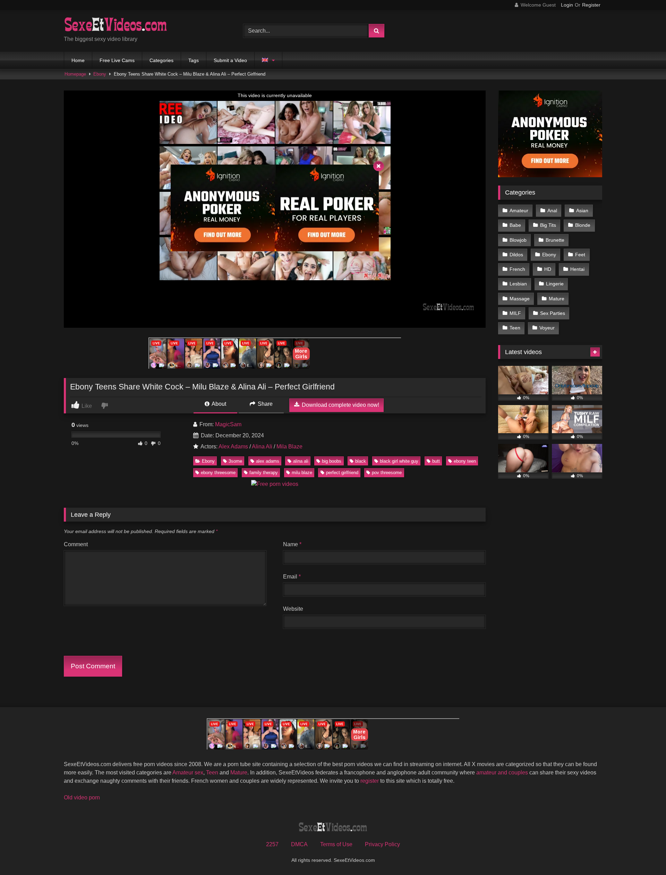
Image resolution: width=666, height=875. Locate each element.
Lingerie (555, 283)
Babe (515, 225)
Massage (520, 298)
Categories (161, 60)
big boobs (331, 461)
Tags (193, 60)
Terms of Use (336, 844)
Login (567, 5)
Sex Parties (552, 313)
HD (547, 269)
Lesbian (518, 283)
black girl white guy (399, 461)
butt (436, 461)
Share (264, 404)
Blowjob (518, 240)
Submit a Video (230, 60)
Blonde (582, 225)
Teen (515, 328)
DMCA (299, 844)
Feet (580, 254)
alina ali (300, 461)
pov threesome (387, 472)
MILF (515, 313)
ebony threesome (218, 472)
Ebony (99, 74)
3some (235, 461)
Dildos (516, 254)
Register (591, 5)
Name (292, 544)
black (360, 461)
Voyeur (547, 328)
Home (78, 60)
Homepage (75, 74)
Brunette (555, 240)
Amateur (519, 210)
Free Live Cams (117, 60)
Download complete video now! (339, 405)
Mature (556, 298)
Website (293, 609)
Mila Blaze (289, 446)
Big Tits (548, 225)
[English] (268, 60)
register (369, 781)
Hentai (577, 269)
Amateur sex (187, 772)
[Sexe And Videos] (116, 25)
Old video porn (82, 797)
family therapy (263, 472)
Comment (76, 544)
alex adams (267, 461)
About (218, 404)
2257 (272, 844)
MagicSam (228, 424)
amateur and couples (502, 772)
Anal (552, 210)
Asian (582, 210)
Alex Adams (233, 446)
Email (292, 577)
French (517, 269)
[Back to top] (644, 854)
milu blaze (302, 472)
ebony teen (465, 461)
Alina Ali (262, 446)
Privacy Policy (382, 844)
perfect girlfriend (342, 472)
